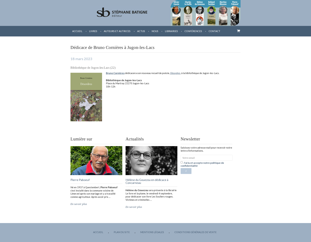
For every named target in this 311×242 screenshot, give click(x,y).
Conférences (193, 31)
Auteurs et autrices (117, 31)
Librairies (171, 31)
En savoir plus (78, 204)
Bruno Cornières (115, 73)
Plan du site (122, 232)
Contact (214, 31)
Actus (141, 31)
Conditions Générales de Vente (195, 232)
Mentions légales (152, 232)
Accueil (77, 31)
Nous (155, 31)
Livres (93, 31)
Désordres (175, 73)
